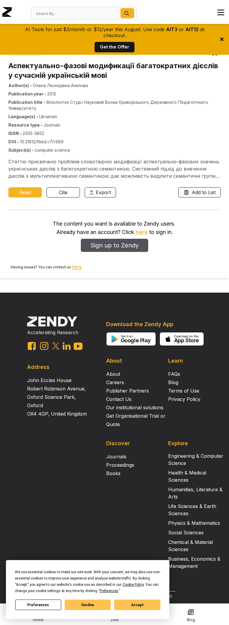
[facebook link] (32, 346)
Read (25, 192)
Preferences (38, 605)
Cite (63, 192)
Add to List (204, 192)
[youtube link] (78, 346)
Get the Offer (114, 47)
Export (103, 192)
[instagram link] (44, 346)
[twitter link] (55, 345)
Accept (137, 605)
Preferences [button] (109, 591)
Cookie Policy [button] (133, 585)
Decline (87, 605)
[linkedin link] (67, 346)
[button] (127, 13)
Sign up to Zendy (114, 245)
